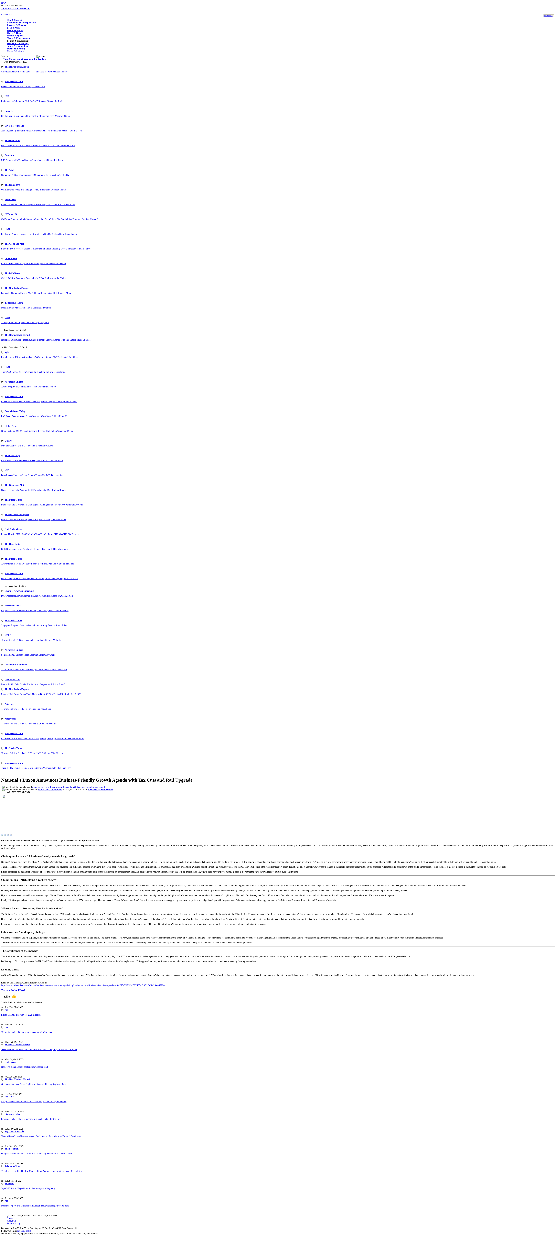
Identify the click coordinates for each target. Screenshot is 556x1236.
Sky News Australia (14, 126)
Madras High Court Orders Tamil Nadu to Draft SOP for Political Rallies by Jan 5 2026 (41, 694)
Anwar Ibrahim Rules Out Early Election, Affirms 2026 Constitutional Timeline (37, 563)
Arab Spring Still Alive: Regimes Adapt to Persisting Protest (28, 386)
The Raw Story (12, 455)
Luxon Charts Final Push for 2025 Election (21, 1015)
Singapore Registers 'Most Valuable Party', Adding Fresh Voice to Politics (34, 625)
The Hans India (12, 140)
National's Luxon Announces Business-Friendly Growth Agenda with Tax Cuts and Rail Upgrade (45, 340)
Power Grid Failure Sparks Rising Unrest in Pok (23, 86)
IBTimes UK (11, 214)
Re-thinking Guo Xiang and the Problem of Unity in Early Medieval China (35, 116)
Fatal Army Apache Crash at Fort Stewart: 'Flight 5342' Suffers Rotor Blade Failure (39, 234)
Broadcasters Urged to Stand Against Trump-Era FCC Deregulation (32, 475)
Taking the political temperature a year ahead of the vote (26, 1032)
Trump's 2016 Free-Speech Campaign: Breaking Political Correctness (33, 372)
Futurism (9, 155)
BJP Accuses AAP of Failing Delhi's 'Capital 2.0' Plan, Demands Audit (33, 519)
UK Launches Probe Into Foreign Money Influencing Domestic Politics (33, 189)
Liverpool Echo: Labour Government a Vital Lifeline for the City (31, 1119)
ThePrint (9, 170)
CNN (7, 229)
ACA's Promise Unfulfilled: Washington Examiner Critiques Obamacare (34, 669)
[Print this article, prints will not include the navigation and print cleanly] (19, 789)
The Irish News (12, 185)
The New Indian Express (17, 67)
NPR (7, 470)
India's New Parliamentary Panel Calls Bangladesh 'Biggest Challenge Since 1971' (39, 401)
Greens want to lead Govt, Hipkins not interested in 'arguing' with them (33, 1084)
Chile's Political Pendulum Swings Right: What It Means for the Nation (33, 278)
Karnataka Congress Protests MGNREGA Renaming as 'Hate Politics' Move (36, 293)
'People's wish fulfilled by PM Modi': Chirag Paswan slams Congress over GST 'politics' (41, 1171)
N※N (4, 3)
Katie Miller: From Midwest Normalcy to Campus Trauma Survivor (32, 460)
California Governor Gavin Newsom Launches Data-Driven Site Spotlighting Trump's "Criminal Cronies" (49, 219)
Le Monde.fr (11, 258)
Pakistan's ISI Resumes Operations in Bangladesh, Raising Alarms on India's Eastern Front (42, 738)
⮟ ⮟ (15, 8)
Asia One (9, 704)
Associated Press (13, 605)
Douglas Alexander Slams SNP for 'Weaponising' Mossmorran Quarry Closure (37, 1153)
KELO (8, 635)
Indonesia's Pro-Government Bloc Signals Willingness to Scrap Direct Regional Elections (42, 504)
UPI (7, 96)
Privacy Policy (13, 1223)
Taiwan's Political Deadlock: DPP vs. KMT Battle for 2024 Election (32, 753)
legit (7, 352)
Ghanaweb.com (12, 679)
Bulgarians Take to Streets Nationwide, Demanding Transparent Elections (34, 610)
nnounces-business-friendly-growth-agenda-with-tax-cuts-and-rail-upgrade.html (68, 787)
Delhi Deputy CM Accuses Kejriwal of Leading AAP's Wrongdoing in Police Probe (39, 578)
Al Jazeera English (14, 382)
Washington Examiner (16, 664)
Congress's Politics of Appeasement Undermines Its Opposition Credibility (35, 175)
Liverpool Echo (12, 1114)
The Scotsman (12, 1148)
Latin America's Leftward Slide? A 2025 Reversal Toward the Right (32, 101)
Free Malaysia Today (15, 411)
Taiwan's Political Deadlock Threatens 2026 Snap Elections (28, 723)
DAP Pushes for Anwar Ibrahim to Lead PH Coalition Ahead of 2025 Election (37, 596)
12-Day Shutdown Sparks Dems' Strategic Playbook (25, 322)
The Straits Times (13, 500)
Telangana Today (13, 1166)
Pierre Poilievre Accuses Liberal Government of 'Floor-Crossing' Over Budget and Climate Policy (45, 248)
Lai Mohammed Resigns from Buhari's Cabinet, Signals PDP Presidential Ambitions (39, 357)
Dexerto (8, 441)
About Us (11, 1221)
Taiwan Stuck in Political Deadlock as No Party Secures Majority (31, 640)
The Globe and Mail (14, 244)
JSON (8, 14)
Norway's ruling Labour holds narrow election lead (24, 1067)
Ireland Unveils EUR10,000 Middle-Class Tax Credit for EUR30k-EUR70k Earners (39, 534)
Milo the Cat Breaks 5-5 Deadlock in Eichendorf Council (27, 445)
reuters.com (10, 199)
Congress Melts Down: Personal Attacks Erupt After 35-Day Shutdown (33, 1101)
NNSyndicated (24, 1231)
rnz (6, 1010)
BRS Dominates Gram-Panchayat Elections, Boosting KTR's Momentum (34, 549)
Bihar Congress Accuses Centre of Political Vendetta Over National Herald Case (38, 145)
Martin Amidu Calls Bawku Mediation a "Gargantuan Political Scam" (33, 684)
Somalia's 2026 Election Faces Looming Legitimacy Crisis (28, 655)
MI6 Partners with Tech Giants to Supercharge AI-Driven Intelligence (33, 160)
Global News (11, 426)
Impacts (8, 111)
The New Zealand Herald (17, 335)
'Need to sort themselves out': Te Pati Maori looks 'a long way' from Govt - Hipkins (39, 1049)
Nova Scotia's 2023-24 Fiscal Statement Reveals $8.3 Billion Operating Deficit (37, 431)
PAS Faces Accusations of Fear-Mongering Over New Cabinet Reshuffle (34, 416)
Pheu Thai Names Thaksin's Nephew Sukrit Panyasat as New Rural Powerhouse (38, 204)
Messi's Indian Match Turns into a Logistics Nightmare (26, 307)
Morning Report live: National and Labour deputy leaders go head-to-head (35, 1205)
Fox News (9, 1096)
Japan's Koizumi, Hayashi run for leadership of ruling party (28, 1188)
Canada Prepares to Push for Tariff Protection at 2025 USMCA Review (33, 490)
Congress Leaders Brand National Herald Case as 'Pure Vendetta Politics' (34, 71)
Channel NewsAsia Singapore (19, 591)
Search (4, 56)
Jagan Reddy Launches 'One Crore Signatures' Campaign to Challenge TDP (36, 768)
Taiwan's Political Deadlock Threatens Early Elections (26, 709)
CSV (14, 14)
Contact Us (12, 1218)
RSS (2, 14)
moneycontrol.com (14, 81)
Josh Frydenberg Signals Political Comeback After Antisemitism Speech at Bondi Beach (41, 130)
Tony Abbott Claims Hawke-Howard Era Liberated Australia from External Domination (41, 1136)
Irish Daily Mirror (14, 529)
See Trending (548, 16)
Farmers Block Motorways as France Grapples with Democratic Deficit (33, 263)
